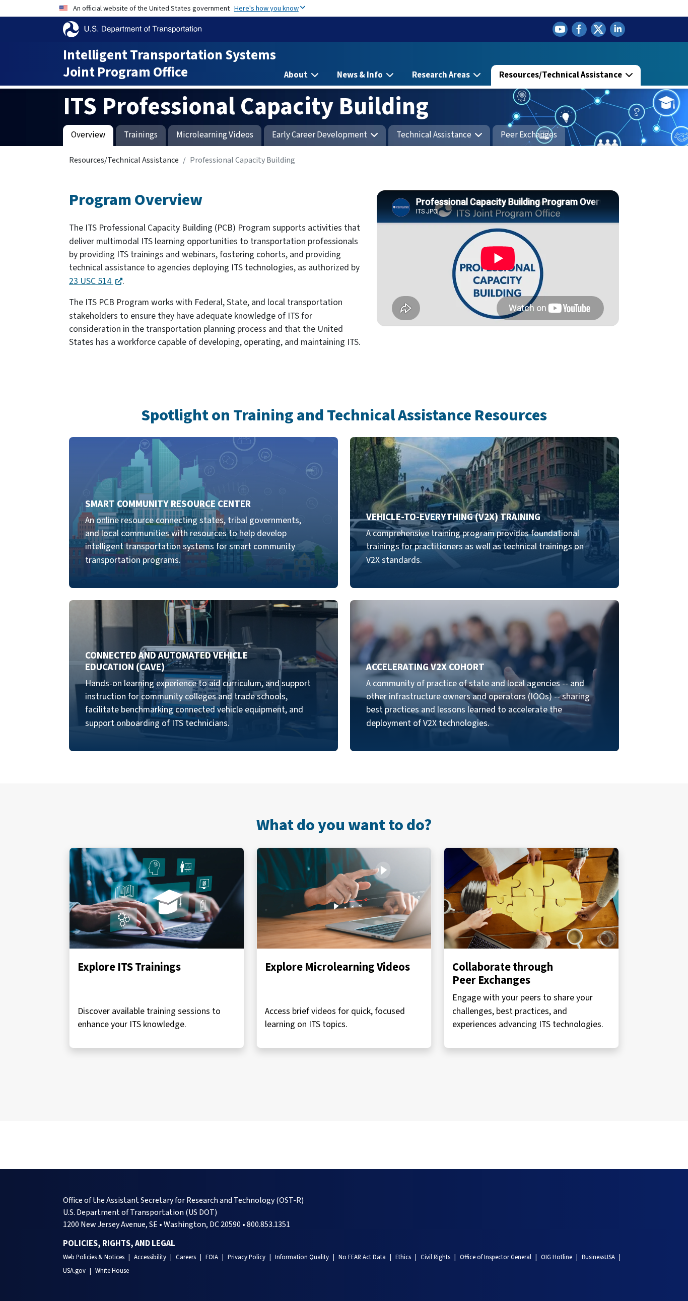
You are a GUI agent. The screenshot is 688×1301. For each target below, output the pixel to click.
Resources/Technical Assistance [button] (561, 75)
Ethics (403, 1257)
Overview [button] (88, 135)
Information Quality (302, 1257)
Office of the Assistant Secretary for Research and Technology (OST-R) (183, 1200)
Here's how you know (266, 8)
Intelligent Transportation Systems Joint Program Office (169, 64)
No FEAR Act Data (362, 1257)
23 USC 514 (91, 281)
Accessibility (150, 1257)
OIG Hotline (556, 1257)
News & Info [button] (360, 75)
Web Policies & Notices (93, 1257)
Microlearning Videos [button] (214, 135)
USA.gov (74, 1270)
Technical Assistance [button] (434, 135)
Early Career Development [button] (320, 135)
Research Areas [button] (441, 75)
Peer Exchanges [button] (529, 135)
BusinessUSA (598, 1257)
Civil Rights (435, 1257)
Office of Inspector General (495, 1257)
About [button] (296, 75)
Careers (186, 1257)
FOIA (211, 1257)
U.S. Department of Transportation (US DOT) (140, 1212)
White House (112, 1270)
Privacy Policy (246, 1257)
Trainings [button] (141, 135)
